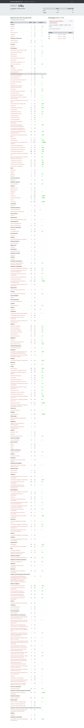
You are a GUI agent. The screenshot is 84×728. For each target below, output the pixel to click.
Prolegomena (13, 544)
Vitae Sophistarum (15, 414)
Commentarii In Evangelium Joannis (18, 370)
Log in (72, 1)
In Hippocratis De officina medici (18, 164)
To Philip (12, 46)
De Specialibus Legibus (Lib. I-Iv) (18, 62)
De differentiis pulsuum (16, 111)
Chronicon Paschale (15, 440)
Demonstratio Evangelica (16, 330)
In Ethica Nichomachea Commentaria (18, 239)
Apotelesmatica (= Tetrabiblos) (17, 211)
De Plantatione (14, 56)
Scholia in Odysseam (15, 698)
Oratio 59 (13, 434)
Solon (12, 30)
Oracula (12, 297)
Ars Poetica (13, 195)
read (64, 34)
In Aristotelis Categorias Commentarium (19, 360)
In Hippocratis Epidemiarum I (17, 151)
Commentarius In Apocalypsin (17, 678)
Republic (12, 176)
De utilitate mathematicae (16, 301)
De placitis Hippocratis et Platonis (18, 91)
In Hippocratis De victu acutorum (18, 149)
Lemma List (26, 1)
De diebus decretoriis (15, 117)
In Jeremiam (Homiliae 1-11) (17, 379)
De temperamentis (15, 72)
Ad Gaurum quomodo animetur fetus (18, 219)
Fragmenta (13, 364)
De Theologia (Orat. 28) (16, 347)
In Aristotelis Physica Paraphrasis (18, 315)
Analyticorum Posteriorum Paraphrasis (19, 313)
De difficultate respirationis (16, 107)
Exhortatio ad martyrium (16, 375)
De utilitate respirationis (16, 81)
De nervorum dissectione (16, 75)
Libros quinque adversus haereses (18, 293)
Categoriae (13, 191)
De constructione (14, 184)
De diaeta (13, 247)
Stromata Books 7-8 (15, 231)
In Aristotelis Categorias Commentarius (19, 524)
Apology (12, 174)
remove (71, 21)
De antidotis (13, 138)
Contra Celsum (14, 368)
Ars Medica (13, 68)
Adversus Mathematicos (16, 225)
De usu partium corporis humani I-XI (18, 79)
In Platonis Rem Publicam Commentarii (19, 603)
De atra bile (13, 89)
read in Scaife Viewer (54, 28)
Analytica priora (14, 187)
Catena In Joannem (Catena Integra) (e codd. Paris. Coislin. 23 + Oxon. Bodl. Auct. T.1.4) (19, 630)
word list (60, 34)
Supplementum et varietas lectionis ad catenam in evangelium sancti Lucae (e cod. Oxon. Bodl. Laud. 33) (19, 634)
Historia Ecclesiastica (15, 328)
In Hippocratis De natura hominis (18, 147)
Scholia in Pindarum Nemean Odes (18, 705)
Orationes (13, 235)
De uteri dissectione (15, 77)
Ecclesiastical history (15, 688)
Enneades (13, 309)
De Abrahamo (13, 60)
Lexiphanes (13, 180)
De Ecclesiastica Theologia (16, 332)
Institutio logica (14, 140)
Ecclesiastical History (15, 451)
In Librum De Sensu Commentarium (18, 277)
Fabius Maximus (14, 32)
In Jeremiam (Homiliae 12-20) (17, 394)
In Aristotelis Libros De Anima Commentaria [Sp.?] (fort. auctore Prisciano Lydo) (18, 486)
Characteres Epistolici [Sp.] (16, 436)
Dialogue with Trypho (15, 251)
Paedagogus (13, 229)
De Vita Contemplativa (15, 64)
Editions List (32, 1)
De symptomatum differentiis (17, 95)
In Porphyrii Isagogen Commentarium (19, 557)
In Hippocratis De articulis (16, 160)
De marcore (13, 105)
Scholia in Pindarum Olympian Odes (18, 701)
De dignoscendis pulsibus (16, 113)
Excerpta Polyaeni (14, 243)
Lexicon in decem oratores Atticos (18, 289)
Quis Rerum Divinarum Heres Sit (18, 58)
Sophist (12, 172)
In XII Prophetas (14, 613)
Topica (12, 199)
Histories (13, 715)
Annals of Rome (14, 470)
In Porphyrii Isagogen (15, 550)
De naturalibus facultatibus (17, 74)
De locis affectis (14, 109)
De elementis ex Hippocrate (17, 70)
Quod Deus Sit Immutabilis (16, 52)
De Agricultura (14, 54)
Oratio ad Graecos (14, 305)
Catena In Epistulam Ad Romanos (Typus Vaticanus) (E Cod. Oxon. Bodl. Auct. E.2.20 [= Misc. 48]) (19, 642)
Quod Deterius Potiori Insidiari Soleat (19, 50)
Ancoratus (13, 340)
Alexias (12, 444)
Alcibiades (13, 34)
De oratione (13, 377)
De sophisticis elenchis (15, 197)
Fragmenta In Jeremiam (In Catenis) (18, 381)
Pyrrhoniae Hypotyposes (16, 223)
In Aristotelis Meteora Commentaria (18, 546)
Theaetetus (13, 170)
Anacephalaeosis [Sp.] (15, 343)
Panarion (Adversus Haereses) (17, 342)
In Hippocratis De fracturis (16, 162)
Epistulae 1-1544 (14, 432)
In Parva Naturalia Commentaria (18, 585)
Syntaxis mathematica (15, 209)
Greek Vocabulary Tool (16, 1)
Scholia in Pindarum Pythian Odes (18, 703)
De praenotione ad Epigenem (17, 145)
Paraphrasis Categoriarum (16, 561)
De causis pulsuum (15, 115)
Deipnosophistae (14, 40)
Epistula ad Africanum (15, 403)
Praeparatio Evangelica (16, 326)
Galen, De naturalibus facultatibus (56, 22)
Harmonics (13, 205)
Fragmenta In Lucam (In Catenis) (18, 392)
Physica (12, 193)
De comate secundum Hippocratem (18, 103)
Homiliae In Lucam (15, 390)
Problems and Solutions (16, 279)
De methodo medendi (15, 119)
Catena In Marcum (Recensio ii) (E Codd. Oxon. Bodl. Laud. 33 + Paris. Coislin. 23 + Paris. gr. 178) (19, 622)
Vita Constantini (14, 334)
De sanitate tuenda (15, 93)
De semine (13, 83)
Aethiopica (13, 255)
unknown (13, 26)
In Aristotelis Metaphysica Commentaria (19, 268)
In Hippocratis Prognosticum (17, 166)
